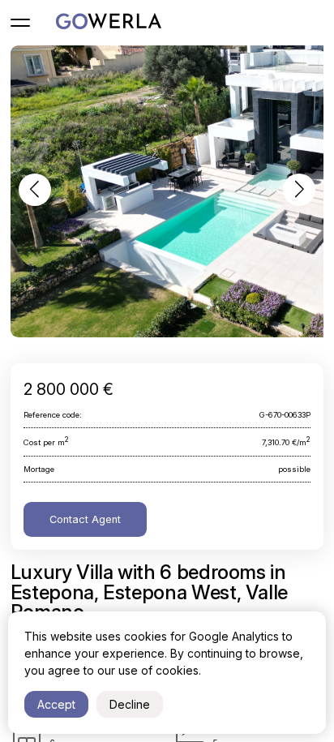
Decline (129, 704)
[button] (35, 190)
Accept (56, 704)
